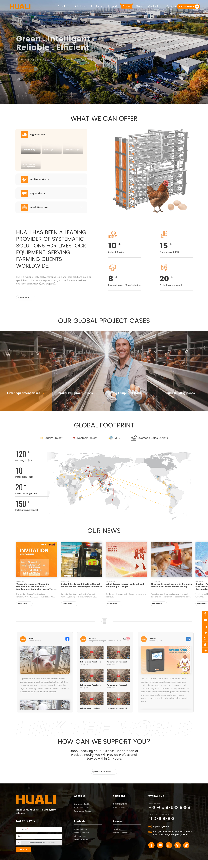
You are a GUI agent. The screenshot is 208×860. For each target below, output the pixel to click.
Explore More (24, 296)
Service (116, 829)
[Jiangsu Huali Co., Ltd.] (20, 4)
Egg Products (80, 829)
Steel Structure (81, 839)
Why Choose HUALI (83, 807)
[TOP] (205, 650)
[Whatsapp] (177, 845)
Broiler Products (81, 833)
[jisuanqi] (205, 644)
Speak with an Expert (102, 770)
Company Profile (82, 804)
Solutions (119, 796)
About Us (79, 796)
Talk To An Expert (186, 6)
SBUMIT (23, 849)
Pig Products (80, 836)
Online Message (121, 833)
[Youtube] (160, 845)
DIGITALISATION (120, 804)
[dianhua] (205, 638)
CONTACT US (156, 796)
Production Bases (82, 811)
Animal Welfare (120, 807)
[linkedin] (169, 845)
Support (118, 821)
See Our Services (25, 71)
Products (79, 821)
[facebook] (151, 845)
